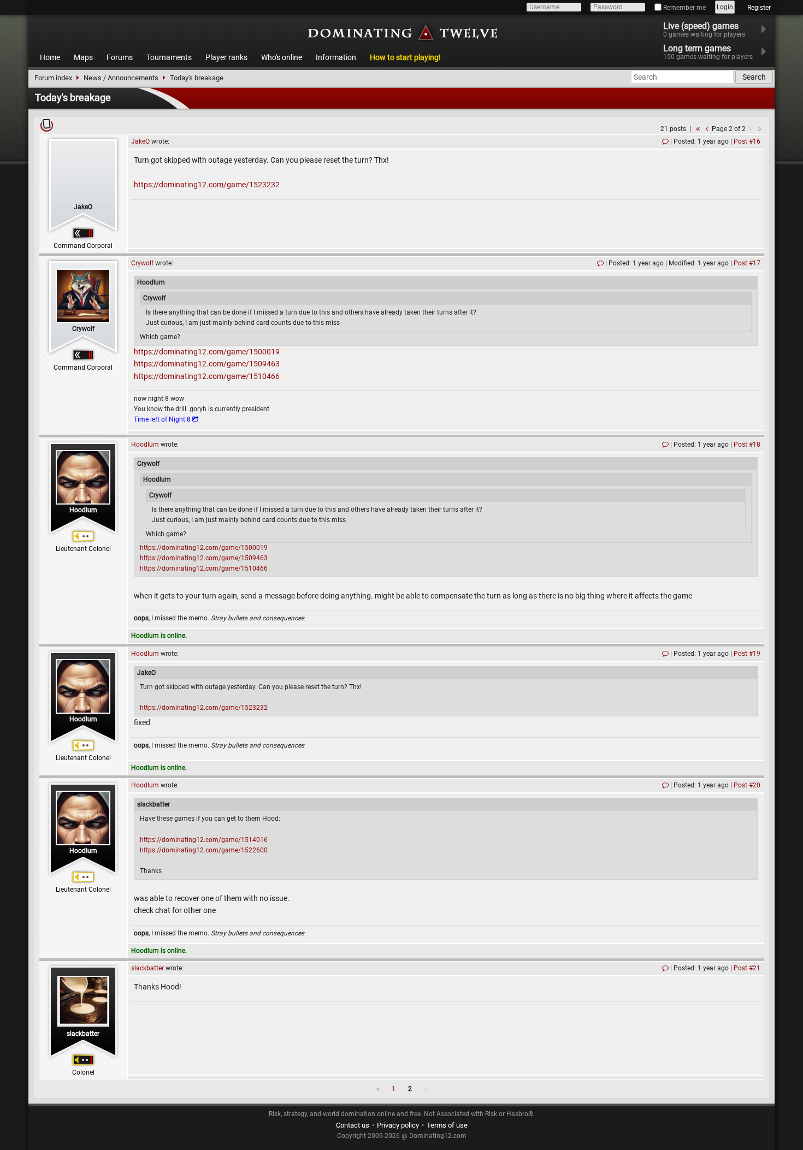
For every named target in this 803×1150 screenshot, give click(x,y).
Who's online (281, 57)
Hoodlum (83, 510)
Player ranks (226, 57)
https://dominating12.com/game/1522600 (204, 850)
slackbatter (83, 1034)
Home (50, 57)
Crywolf (83, 329)
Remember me (684, 7)
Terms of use (447, 1125)
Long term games (708, 52)
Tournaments (169, 57)
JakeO (83, 207)
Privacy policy (398, 1125)
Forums (120, 57)
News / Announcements (121, 78)
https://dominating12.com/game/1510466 (207, 376)
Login (725, 7)
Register (759, 7)
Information (336, 57)
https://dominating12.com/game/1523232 (207, 184)
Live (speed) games (704, 29)
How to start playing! (405, 57)
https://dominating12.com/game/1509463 (207, 363)
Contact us (352, 1125)
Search (754, 77)
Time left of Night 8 (162, 419)
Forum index (53, 78)
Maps (83, 57)
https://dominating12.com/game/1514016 (204, 840)
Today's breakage (196, 78)
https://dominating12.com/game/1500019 (207, 351)
